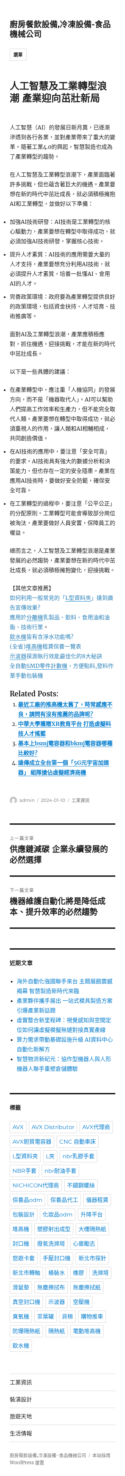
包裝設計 (23, 1214)
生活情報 (21, 1433)
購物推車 (92, 1316)
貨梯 (67, 1316)
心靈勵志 (84, 1243)
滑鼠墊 (20, 1287)
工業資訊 (81, 800)
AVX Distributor (53, 1127)
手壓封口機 (56, 1258)
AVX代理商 (96, 1127)
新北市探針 (92, 1258)
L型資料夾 (25, 1156)
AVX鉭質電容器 (31, 1141)
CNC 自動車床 (77, 1141)
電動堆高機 (87, 1331)
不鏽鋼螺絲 (81, 1185)
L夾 (50, 1156)
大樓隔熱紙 (92, 1229)
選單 (18, 54)
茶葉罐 (45, 1316)
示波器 (56, 1302)
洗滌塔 (100, 1273)
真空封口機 (26, 1302)
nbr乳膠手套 (78, 1156)
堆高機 (20, 1229)
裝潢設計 (21, 1399)
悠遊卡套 (23, 1258)
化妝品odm (58, 1214)
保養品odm (27, 1200)
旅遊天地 (21, 1416)
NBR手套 (24, 1171)
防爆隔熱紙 (26, 1331)
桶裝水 (56, 1273)
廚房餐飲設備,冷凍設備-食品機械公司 (48, 1455)
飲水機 (20, 1345)
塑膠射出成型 (53, 1229)
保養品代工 (64, 1200)
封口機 (20, 1243)
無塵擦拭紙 (87, 1287)
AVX (18, 1127)
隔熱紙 (56, 1331)
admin (27, 800)
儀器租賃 (97, 1200)
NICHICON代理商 (35, 1185)
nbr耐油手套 (60, 1171)
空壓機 (81, 1302)
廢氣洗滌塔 (51, 1243)
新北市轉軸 (26, 1273)
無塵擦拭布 (51, 1287)
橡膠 (78, 1273)
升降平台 (92, 1214)
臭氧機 (20, 1316)
